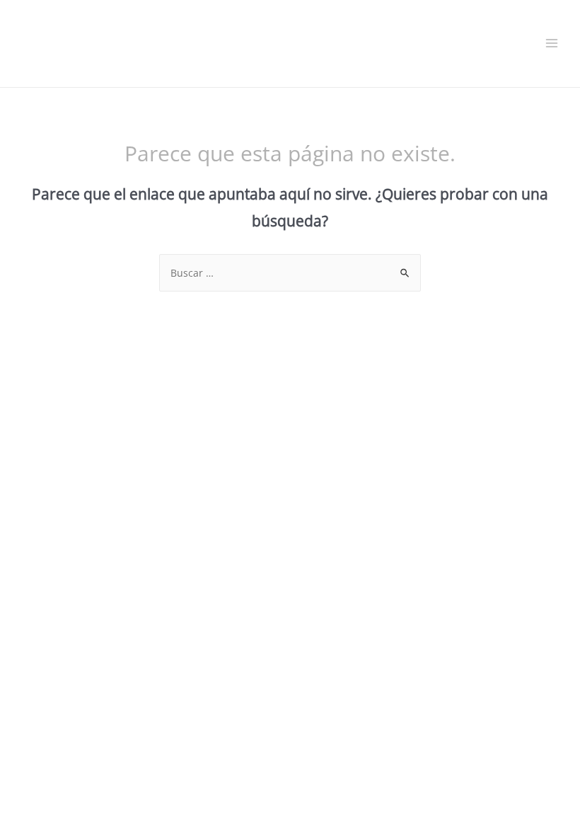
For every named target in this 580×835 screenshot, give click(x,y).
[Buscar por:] (290, 273)
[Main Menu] (552, 43)
